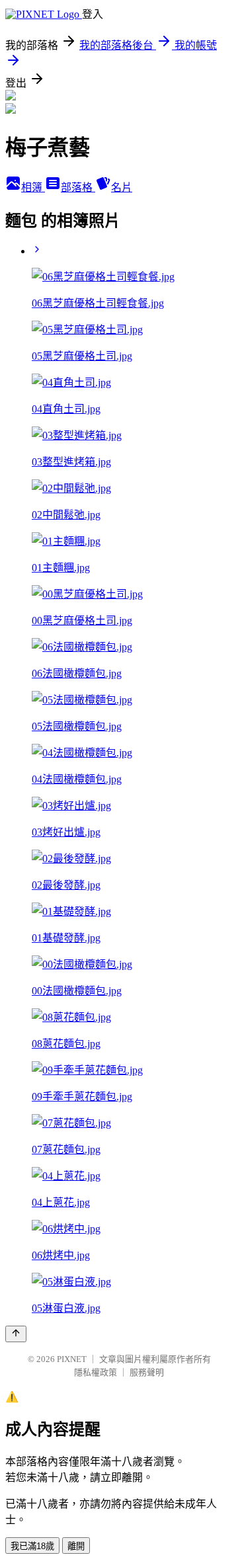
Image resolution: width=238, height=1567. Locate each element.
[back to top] (15, 1334)
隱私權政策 (95, 1372)
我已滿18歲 (32, 1546)
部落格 (78, 187)
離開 (76, 1546)
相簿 (33, 187)
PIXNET (72, 1359)
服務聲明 (147, 1372)
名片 (121, 187)
